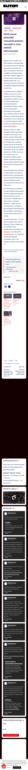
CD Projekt (11, 360)
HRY (6, 30)
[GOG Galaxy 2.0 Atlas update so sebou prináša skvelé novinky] (8, 313)
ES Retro (8, 700)
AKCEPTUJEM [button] (17, 767)
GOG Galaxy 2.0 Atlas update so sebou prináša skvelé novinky (7, 319)
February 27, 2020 (13, 271)
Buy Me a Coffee (8, 469)
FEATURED (7, 28)
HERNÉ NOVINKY (17, 28)
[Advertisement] (14, 342)
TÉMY (10, 30)
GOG (22, 280)
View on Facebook (8, 531)
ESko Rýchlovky (12, 513)
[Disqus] (14, 397)
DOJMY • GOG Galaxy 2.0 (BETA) (17, 300)
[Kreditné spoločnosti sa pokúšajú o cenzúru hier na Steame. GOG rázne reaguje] (8, 296)
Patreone (7, 232)
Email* (4, 729)
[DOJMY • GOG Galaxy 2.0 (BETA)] (17, 296)
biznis (6, 360)
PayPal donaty (9, 234)
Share (6, 533)
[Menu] (25, 6)
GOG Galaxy (12, 126)
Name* (5, 723)
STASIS (7, 522)
